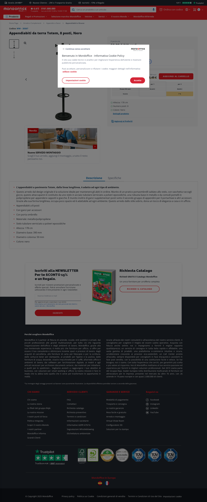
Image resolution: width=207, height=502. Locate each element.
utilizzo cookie (70, 71)
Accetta (137, 80)
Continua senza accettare (77, 49)
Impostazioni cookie (76, 80)
